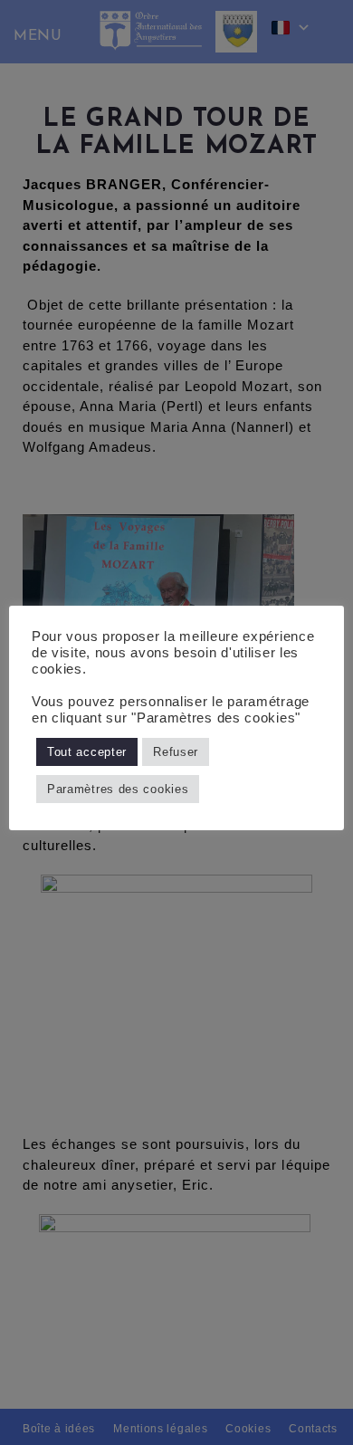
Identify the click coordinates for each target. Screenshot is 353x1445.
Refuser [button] (175, 752)
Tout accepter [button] (87, 752)
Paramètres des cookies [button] (117, 789)
